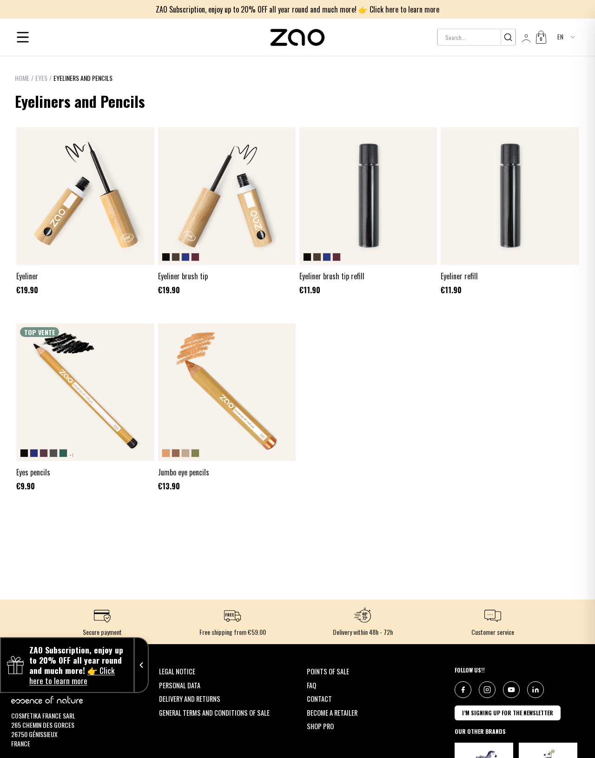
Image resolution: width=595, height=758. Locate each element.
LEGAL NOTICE (177, 671)
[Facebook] (463, 689)
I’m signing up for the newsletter (507, 713)
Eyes (41, 78)
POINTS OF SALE (328, 671)
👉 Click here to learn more (398, 9)
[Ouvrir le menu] (23, 37)
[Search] (508, 37)
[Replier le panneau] (141, 665)
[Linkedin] (535, 689)
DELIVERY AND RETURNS (189, 699)
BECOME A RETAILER (332, 713)
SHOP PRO (320, 726)
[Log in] (525, 37)
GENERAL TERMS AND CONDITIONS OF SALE (214, 713)
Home (22, 78)
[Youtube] (511, 689)
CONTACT (319, 699)
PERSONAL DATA (179, 685)
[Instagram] (487, 689)
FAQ (311, 685)
